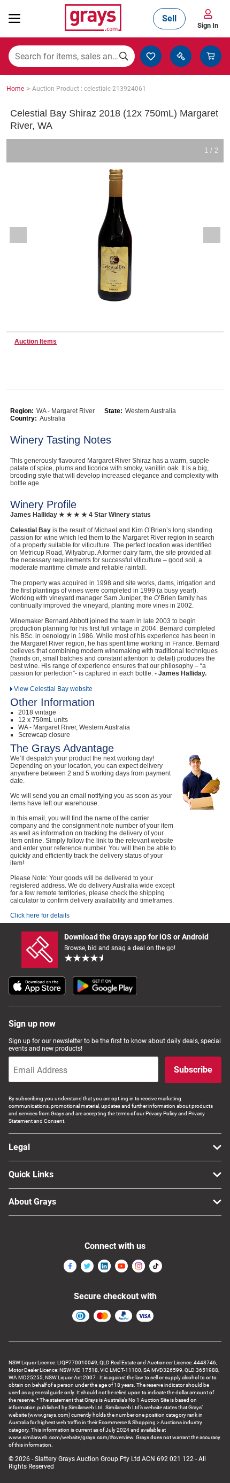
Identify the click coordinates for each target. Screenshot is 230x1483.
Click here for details (40, 915)
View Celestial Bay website (53, 689)
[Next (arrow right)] (205, 235)
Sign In (207, 25)
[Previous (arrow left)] (25, 235)
